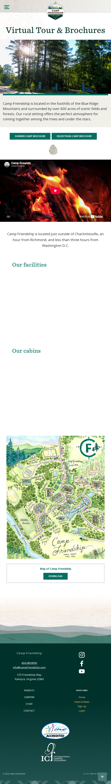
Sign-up (82, 706)
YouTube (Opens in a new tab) (82, 672)
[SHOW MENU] (7, 7)
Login (82, 710)
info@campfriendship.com (29, 667)
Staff (29, 704)
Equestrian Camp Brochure (74, 136)
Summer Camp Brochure (30, 136)
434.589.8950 (29, 663)
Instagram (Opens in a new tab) (82, 655)
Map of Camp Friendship (55, 568)
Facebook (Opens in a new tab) (82, 663)
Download (55, 576)
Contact (29, 710)
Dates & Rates (81, 701)
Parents (29, 690)
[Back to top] (102, 776)
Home (82, 697)
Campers (29, 697)
